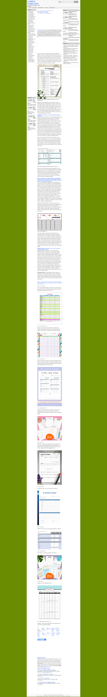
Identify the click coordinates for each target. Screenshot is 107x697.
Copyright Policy (40, 7)
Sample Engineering (31, 33)
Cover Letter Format (46, 678)
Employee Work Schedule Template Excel (70, 53)
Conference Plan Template (68, 55)
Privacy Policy (34, 7)
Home (30, 7)
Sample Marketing (31, 55)
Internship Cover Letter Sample (48, 674)
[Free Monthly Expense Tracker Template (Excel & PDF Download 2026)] (30, 123)
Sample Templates (43, 10)
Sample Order (30, 56)
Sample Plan (30, 57)
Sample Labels (30, 50)
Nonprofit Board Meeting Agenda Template (70, 46)
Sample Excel (30, 36)
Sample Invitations (31, 46)
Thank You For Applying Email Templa (49, 682)
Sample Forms (30, 43)
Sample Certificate (31, 25)
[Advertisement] (49, 22)
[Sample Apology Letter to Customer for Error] (65, 12)
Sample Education (31, 30)
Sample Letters (30, 51)
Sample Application (31, 17)
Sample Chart (30, 26)
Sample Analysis (31, 15)
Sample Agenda (30, 11)
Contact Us (46, 7)
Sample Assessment (31, 19)
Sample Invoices (31, 47)
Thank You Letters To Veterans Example (70, 60)
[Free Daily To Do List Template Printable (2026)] (30, 107)
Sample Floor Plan (31, 41)
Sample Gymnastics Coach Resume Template (39, 634)
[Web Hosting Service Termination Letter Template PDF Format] (65, 22)
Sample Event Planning (32, 35)
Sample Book (30, 20)
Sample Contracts (31, 27)
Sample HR (30, 45)
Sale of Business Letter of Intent (44, 633)
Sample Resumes (31, 59)
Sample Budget (30, 21)
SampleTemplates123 (44, 665)
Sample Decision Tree (31, 29)
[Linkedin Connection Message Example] (40, 670)
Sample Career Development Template (58, 633)
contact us (48, 666)
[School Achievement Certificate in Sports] (65, 39)
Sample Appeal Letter (31, 16)
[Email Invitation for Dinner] (65, 33)
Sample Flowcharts (31, 42)
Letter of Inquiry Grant (48, 633)
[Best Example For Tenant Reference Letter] (65, 28)
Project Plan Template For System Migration (53, 634)
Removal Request (52, 7)
